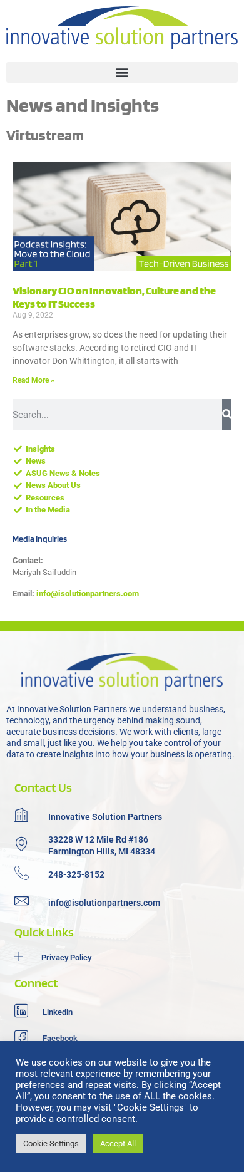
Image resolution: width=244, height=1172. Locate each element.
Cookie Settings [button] (51, 1143)
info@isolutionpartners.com (87, 593)
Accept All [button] (118, 1143)
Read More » (33, 380)
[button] (122, 72)
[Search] (226, 414)
